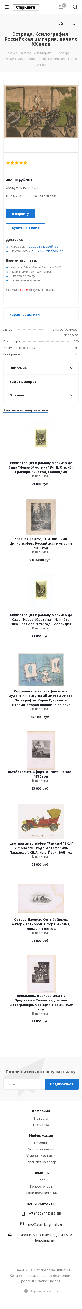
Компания (41, 1111)
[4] (21, 163)
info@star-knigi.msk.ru (45, 1224)
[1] (8, 163)
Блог (41, 1180)
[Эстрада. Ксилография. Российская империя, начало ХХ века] (41, 112)
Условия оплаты (41, 1149)
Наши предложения (41, 1192)
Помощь (41, 1142)
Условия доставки (41, 1155)
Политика (41, 1124)
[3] (17, 163)
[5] (25, 163)
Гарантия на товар (41, 1161)
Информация (41, 1135)
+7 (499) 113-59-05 (45, 1213)
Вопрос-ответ (41, 1186)
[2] (12, 163)
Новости (41, 1118)
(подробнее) (50, 246)
